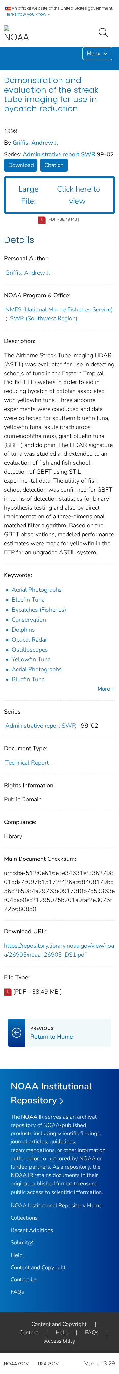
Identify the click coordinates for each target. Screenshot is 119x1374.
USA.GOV (48, 1363)
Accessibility (59, 1341)
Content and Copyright (38, 1267)
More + (106, 689)
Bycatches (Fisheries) (39, 610)
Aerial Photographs (37, 590)
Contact (29, 1332)
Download (21, 165)
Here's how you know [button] (26, 14)
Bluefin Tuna (28, 600)
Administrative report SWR (60, 154)
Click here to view (59, 195)
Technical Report (27, 763)
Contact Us (24, 1279)
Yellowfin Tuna (31, 659)
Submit (19, 1242)
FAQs (17, 1292)
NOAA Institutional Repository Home (56, 1205)
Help (17, 1255)
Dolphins (23, 630)
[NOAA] (16, 34)
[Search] (105, 32)
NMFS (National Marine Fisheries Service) (59, 309)
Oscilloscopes (30, 649)
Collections (24, 1218)
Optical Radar (29, 640)
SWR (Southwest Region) (43, 318)
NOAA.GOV (16, 1363)
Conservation (29, 620)
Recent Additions (32, 1230)
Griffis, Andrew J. (35, 143)
